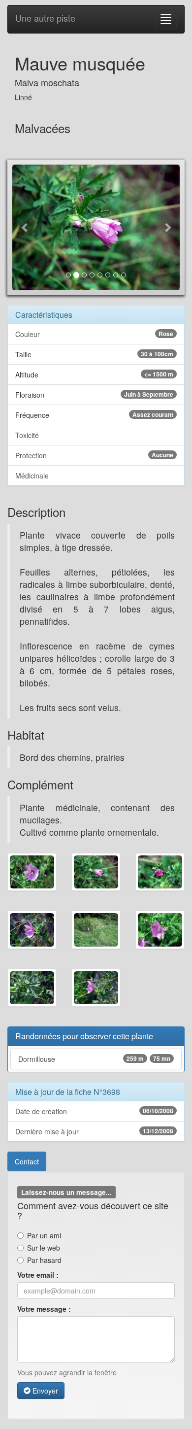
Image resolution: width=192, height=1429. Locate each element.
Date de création (94, 1111)
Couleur (94, 334)
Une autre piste (45, 17)
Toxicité (27, 435)
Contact (27, 1161)
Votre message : (44, 1309)
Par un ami (44, 1235)
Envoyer (44, 1390)
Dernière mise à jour (94, 1131)
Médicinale (32, 475)
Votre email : (38, 1275)
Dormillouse (94, 1059)
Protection (94, 455)
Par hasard (44, 1260)
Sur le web (43, 1248)
